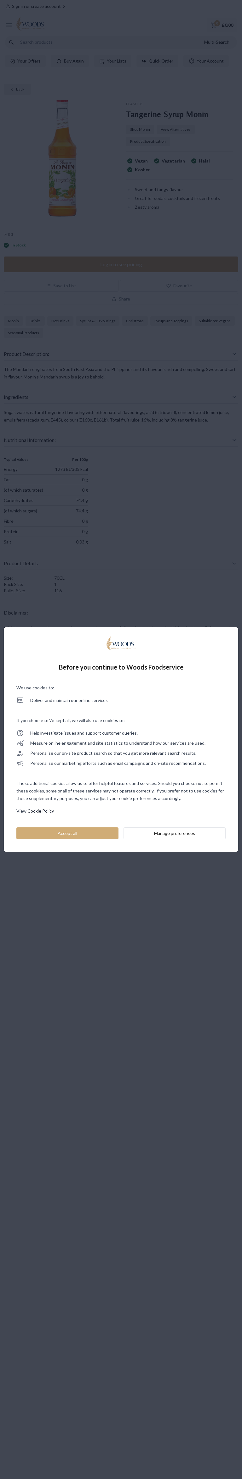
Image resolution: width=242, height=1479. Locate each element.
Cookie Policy (40, 811)
